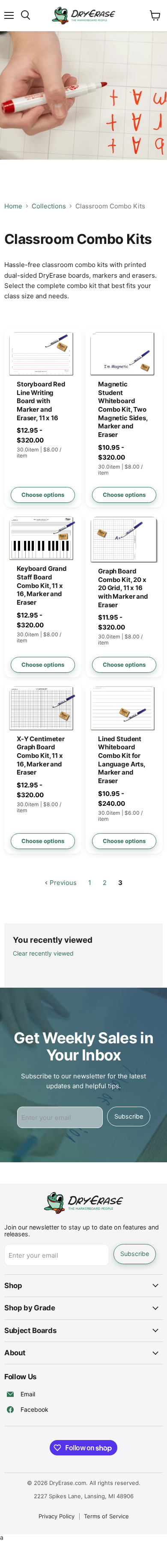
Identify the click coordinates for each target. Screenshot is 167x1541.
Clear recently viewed (43, 953)
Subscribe (128, 1116)
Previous (62, 883)
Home (13, 206)
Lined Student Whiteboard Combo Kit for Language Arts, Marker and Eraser (121, 760)
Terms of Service (106, 1516)
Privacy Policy (57, 1516)
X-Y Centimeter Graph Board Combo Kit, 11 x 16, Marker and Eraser (41, 756)
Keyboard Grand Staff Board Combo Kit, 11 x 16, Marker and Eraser (42, 585)
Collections (49, 206)
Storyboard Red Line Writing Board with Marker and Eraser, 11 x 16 (41, 401)
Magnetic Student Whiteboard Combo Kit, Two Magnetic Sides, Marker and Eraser (123, 409)
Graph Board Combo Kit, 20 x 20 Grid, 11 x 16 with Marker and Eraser (123, 588)
